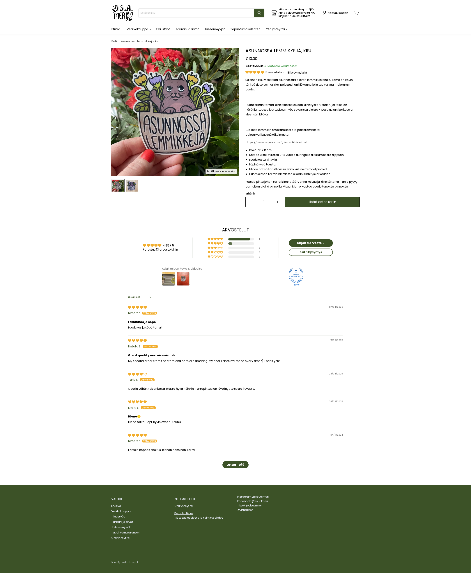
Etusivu (116, 29)
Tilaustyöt (163, 29)
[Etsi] (259, 13)
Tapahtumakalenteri (245, 29)
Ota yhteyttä (276, 29)
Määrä (250, 193)
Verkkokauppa (138, 29)
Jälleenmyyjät (214, 29)
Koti (114, 41)
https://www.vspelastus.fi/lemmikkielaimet (276, 142)
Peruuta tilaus (183, 513)
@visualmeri (260, 497)
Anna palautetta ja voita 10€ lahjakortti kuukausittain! (297, 14)
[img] (137, 307)
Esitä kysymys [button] (311, 252)
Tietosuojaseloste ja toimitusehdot (198, 518)
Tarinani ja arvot (187, 29)
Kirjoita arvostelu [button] (311, 243)
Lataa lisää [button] (235, 465)
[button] (336, 13)
